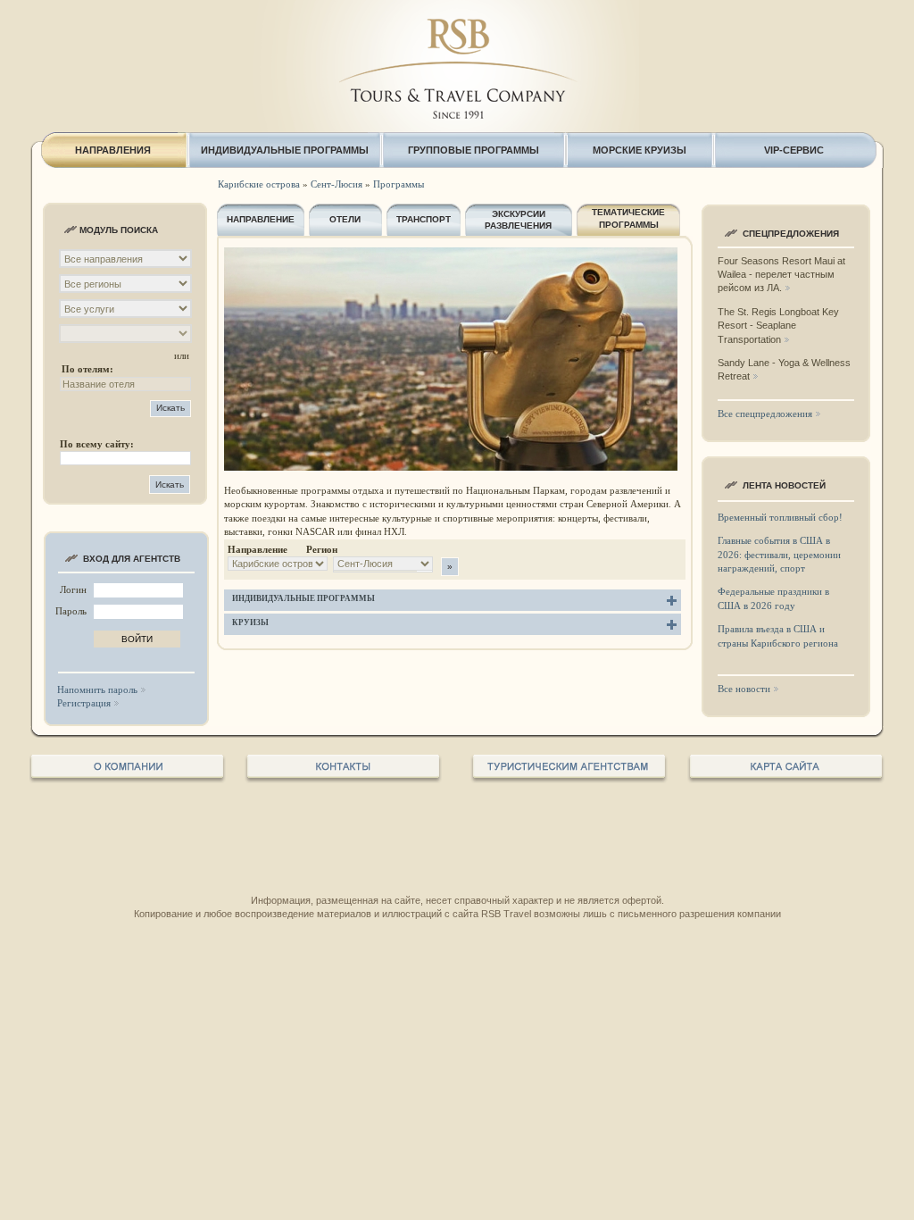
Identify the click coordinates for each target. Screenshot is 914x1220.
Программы (398, 184)
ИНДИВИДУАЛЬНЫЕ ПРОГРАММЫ (285, 150)
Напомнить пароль (97, 689)
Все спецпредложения (765, 413)
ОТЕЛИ (345, 219)
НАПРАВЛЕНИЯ (113, 150)
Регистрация (84, 703)
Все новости (744, 688)
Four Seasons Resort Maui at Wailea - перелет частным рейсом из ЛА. (781, 274)
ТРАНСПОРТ (423, 219)
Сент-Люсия (336, 184)
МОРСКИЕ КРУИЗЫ (639, 150)
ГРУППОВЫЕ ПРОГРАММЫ (473, 150)
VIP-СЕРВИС (794, 150)
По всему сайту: (97, 444)
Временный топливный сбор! (780, 517)
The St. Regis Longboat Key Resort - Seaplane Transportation (778, 325)
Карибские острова (259, 184)
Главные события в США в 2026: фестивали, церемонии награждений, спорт (779, 554)
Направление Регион (282, 549)
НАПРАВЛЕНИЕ (261, 219)
